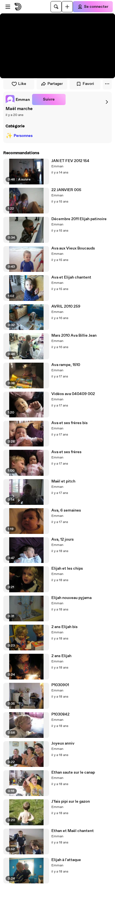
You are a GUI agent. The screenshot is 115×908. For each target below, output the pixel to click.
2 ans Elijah (61, 656)
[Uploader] (67, 6)
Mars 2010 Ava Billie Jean (74, 335)
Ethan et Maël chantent (72, 831)
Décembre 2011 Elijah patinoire (79, 219)
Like (22, 83)
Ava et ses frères (66, 452)
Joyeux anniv (63, 743)
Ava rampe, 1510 (65, 365)
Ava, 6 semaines (66, 510)
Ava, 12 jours (62, 539)
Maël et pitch (63, 481)
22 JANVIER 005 (66, 190)
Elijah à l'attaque (66, 860)
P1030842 (60, 714)
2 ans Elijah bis (64, 627)
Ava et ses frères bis (69, 423)
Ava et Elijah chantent (71, 277)
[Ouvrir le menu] (7, 6)
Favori (88, 83)
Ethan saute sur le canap (73, 772)
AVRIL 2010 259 (65, 306)
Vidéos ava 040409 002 (73, 394)
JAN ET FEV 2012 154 (70, 161)
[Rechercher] (56, 6)
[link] (18, 99)
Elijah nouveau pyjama (71, 598)
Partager (55, 83)
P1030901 (60, 685)
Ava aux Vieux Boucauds (73, 248)
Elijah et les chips (67, 568)
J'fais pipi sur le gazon (70, 801)
